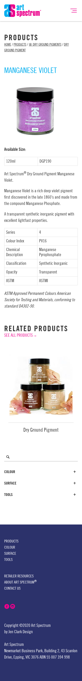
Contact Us (12, 588)
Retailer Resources (19, 576)
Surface (10, 483)
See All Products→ (20, 335)
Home (7, 44)
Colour (9, 472)
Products (20, 44)
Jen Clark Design (20, 632)
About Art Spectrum (20, 582)
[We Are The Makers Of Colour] (22, 10)
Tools (8, 495)
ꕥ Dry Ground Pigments (45, 44)
